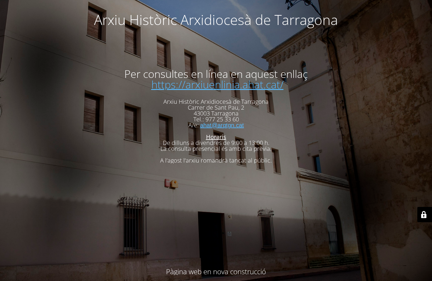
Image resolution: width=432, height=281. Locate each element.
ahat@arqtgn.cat (222, 125)
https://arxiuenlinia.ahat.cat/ (217, 84)
